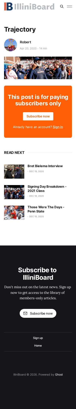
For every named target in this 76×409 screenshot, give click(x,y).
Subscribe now (38, 116)
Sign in (58, 127)
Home (38, 345)
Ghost (59, 374)
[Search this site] (62, 6)
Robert (25, 42)
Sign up (38, 338)
